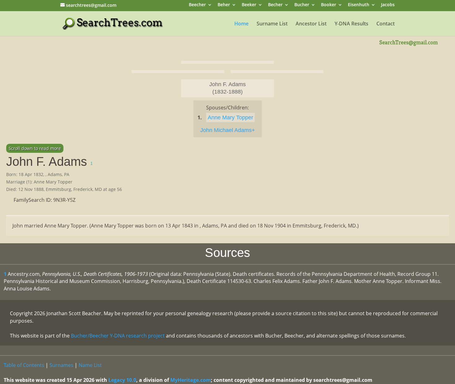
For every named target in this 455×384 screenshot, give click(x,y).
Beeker (249, 5)
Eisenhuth (358, 5)
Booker (328, 5)
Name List (90, 365)
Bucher (301, 5)
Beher (224, 5)
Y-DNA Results (351, 24)
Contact (385, 24)
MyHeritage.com (190, 380)
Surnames (61, 365)
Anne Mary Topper (230, 117)
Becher (275, 5)
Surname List (272, 24)
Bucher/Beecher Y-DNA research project (118, 335)
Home (241, 24)
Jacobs (388, 5)
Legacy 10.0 (122, 380)
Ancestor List (311, 24)
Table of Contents (24, 365)
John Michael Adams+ (227, 130)
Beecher (197, 5)
